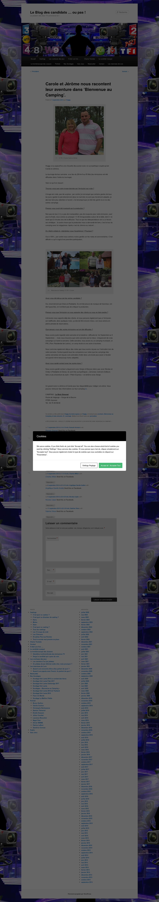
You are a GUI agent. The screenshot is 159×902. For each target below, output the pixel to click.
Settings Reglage (89, 465)
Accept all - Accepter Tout (110, 465)
